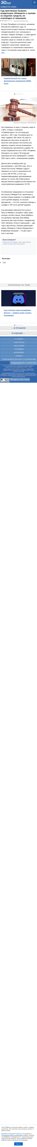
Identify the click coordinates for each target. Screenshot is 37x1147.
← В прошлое (18, 328)
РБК (2, 53)
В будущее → (18, 333)
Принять (18, 1144)
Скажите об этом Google (10, 242)
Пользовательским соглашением (12, 1135)
